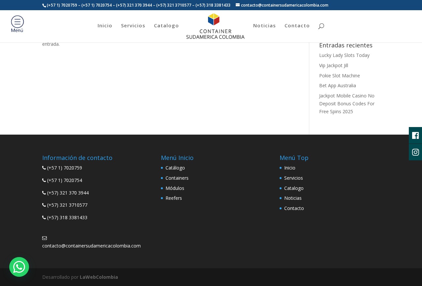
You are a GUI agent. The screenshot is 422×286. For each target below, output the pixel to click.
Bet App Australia (337, 85)
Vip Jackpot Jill (333, 65)
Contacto (297, 26)
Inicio (105, 26)
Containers (177, 178)
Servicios (133, 26)
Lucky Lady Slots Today (344, 55)
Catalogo (166, 26)
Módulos (175, 188)
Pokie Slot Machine (339, 75)
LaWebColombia (99, 277)
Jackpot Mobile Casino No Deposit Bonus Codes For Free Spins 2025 (347, 103)
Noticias (264, 26)
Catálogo (175, 168)
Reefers (174, 198)
